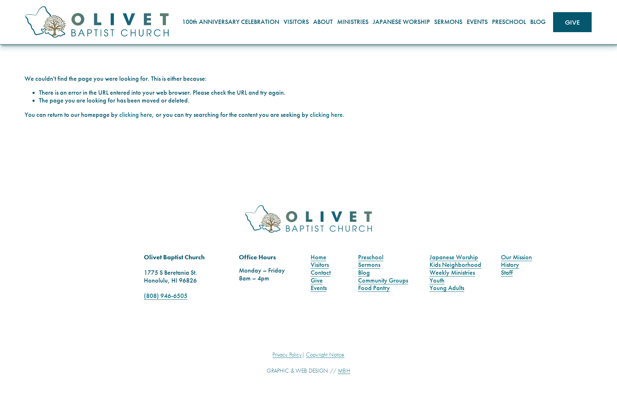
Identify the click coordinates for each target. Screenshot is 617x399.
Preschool (370, 257)
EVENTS (477, 22)
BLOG (538, 22)
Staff (507, 272)
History (510, 265)
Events (319, 288)
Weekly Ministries (452, 272)
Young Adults (447, 288)
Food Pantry (374, 288)
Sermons (369, 265)
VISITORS (296, 22)
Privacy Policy (286, 355)
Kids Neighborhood (455, 265)
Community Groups (383, 280)
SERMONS (448, 22)
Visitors (320, 265)
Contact (321, 272)
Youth (437, 280)
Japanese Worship (454, 257)
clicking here (135, 115)
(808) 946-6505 (165, 296)
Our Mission (516, 257)
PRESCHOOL (509, 22)
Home (318, 257)
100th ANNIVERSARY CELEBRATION (230, 22)
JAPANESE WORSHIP (401, 22)
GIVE (572, 22)
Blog (364, 272)
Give (317, 280)
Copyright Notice (325, 355)
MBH (344, 371)
